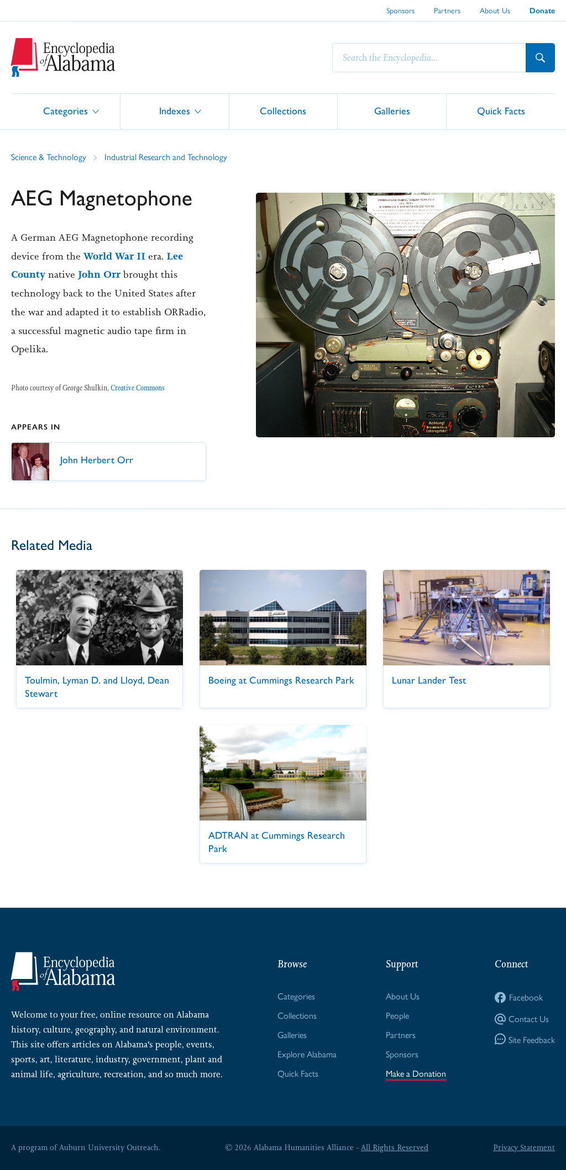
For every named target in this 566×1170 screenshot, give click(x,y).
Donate (542, 10)
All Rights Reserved (394, 1147)
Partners (447, 9)
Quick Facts (501, 111)
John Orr (99, 274)
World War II (114, 256)
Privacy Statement (524, 1147)
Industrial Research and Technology (165, 156)
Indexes (174, 111)
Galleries (392, 111)
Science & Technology (48, 156)
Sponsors (400, 9)
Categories (65, 111)
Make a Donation (416, 1073)
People (397, 1015)
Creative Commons (138, 388)
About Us (495, 9)
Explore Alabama (307, 1053)
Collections (283, 111)
